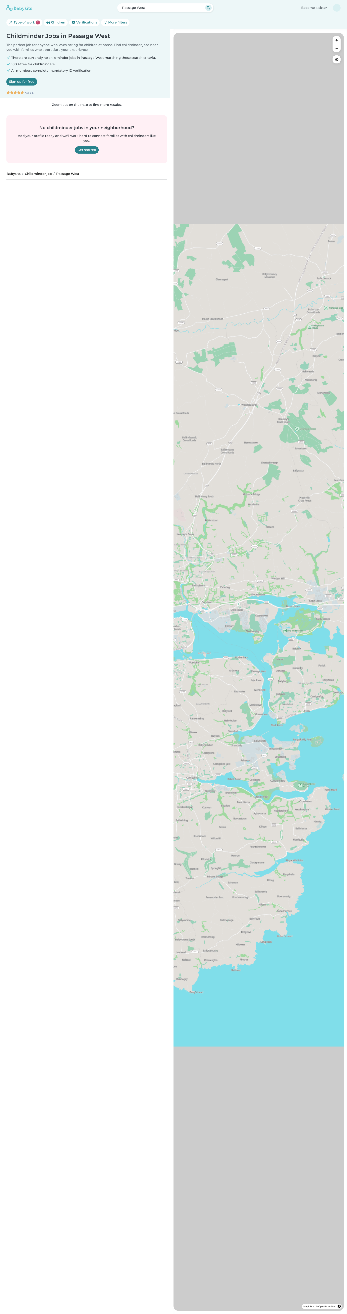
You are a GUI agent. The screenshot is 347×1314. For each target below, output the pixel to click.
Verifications (86, 22)
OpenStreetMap (327, 1306)
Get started (87, 150)
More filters (117, 22)
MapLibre (308, 1306)
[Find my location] (337, 59)
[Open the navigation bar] (337, 8)
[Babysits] (19, 7)
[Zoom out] (337, 48)
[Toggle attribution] (339, 1306)
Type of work (25, 22)
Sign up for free (21, 82)
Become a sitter (314, 8)
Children (57, 22)
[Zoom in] (337, 40)
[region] (259, 672)
